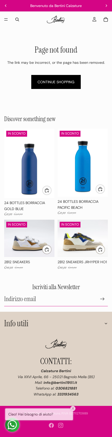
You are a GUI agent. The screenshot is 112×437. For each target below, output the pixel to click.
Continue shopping (56, 82)
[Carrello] (105, 19)
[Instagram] (61, 425)
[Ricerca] (17, 19)
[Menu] (6, 19)
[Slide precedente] (5, 5)
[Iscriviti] (102, 298)
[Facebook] (51, 425)
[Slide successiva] (106, 5)
